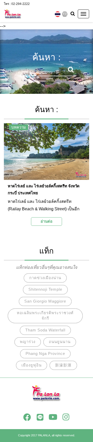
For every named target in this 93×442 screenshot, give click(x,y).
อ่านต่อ (46, 221)
